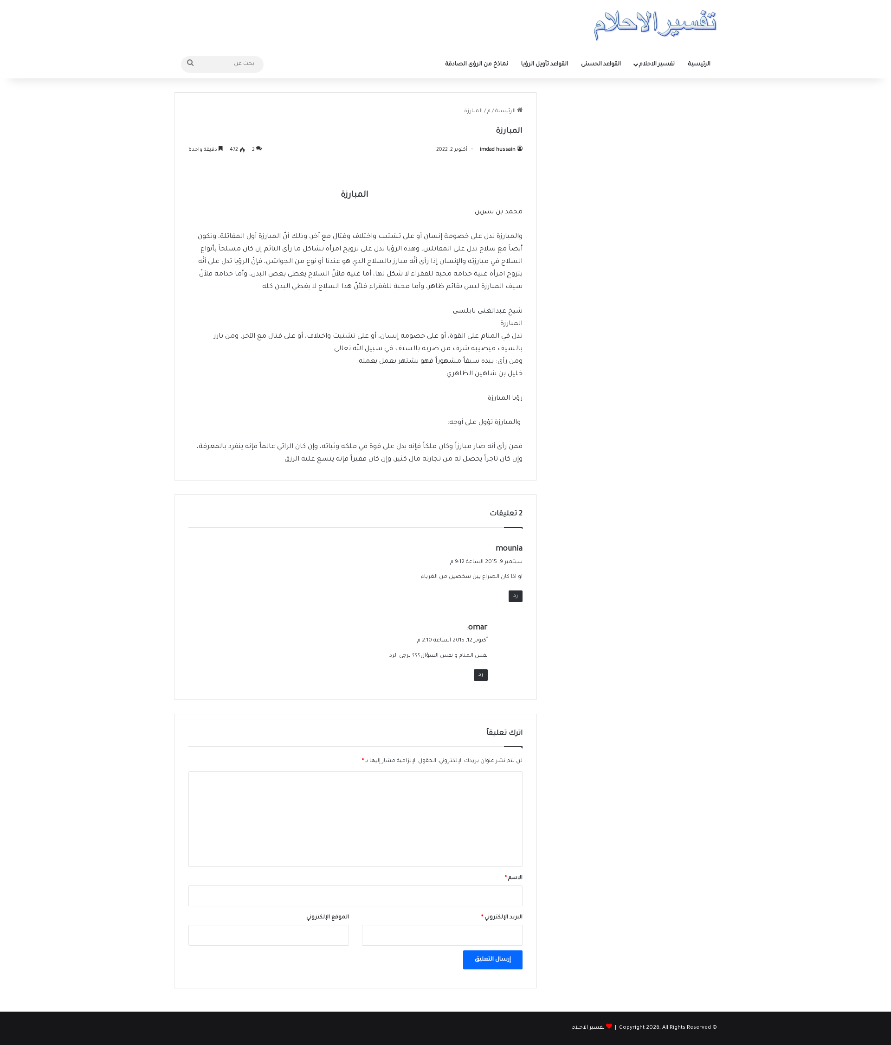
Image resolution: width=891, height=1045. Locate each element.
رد (515, 596)
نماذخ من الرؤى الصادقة (477, 64)
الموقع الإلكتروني (327, 918)
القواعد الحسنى (601, 64)
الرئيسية (699, 64)
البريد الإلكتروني (502, 918)
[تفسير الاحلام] (655, 25)
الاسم (514, 878)
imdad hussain (498, 150)
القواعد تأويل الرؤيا (544, 64)
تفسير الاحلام (657, 64)
